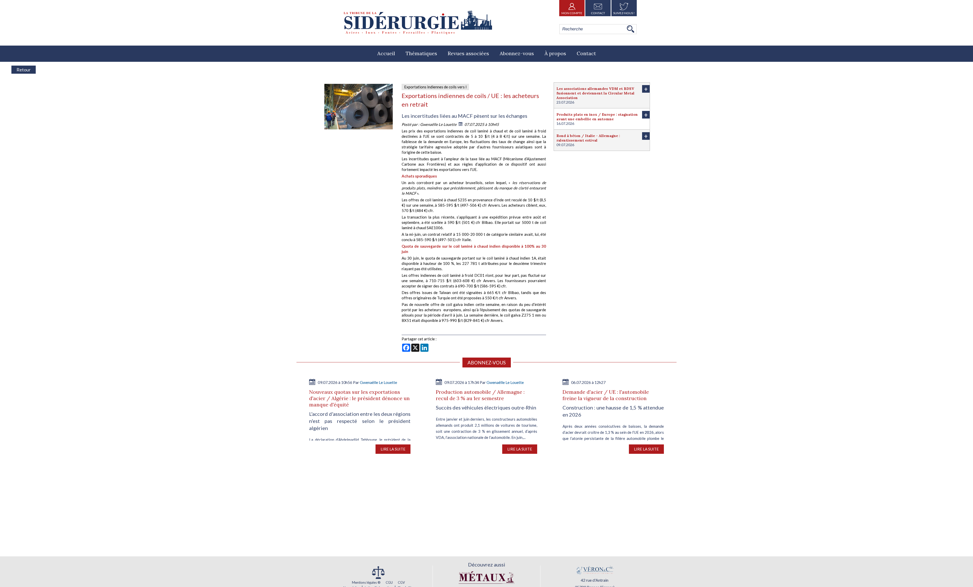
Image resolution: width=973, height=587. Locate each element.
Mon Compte (572, 13)
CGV (401, 582)
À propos (555, 53)
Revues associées (468, 53)
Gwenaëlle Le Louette (438, 124)
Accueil (386, 53)
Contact (598, 13)
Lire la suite (393, 449)
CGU (389, 582)
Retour (23, 69)
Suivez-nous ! (624, 13)
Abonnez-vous (517, 53)
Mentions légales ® (366, 582)
